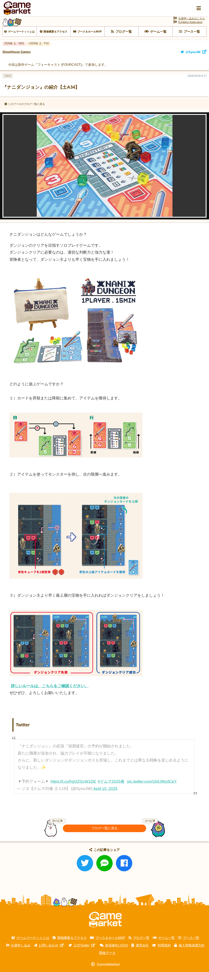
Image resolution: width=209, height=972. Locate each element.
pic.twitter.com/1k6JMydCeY (152, 781)
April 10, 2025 (105, 788)
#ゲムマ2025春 (111, 781)
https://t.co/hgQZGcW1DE (73, 781)
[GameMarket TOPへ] (105, 920)
